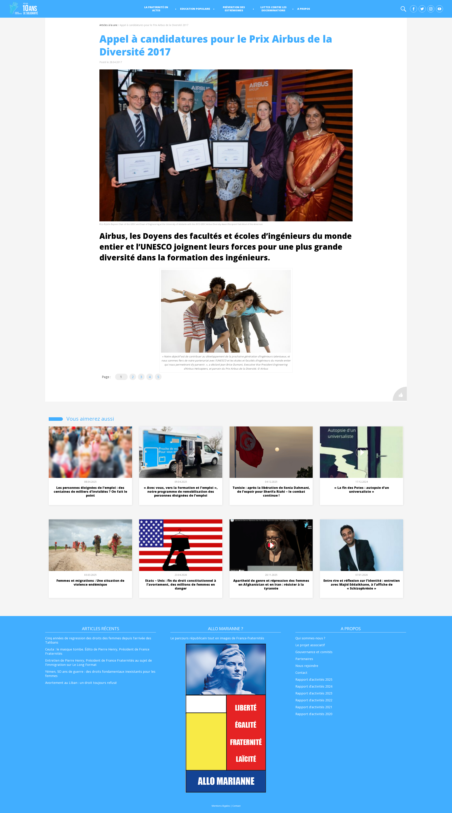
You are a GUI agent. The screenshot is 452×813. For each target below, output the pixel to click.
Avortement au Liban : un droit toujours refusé (81, 683)
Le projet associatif (310, 645)
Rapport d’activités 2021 (313, 707)
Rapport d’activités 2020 (313, 714)
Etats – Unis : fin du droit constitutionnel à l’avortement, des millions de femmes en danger (180, 584)
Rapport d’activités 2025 (313, 679)
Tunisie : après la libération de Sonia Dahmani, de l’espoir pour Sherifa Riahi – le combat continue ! (271, 491)
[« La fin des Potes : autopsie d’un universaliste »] (361, 452)
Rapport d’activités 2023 (313, 693)
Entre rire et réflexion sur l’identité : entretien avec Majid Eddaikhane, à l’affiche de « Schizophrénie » (361, 584)
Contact (301, 672)
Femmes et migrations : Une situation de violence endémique (90, 582)
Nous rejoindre (306, 666)
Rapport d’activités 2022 (313, 700)
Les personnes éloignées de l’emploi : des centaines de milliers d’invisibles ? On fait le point (90, 491)
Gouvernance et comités (313, 652)
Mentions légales (221, 805)
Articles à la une (108, 25)
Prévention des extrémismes (234, 8)
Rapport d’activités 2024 (313, 686)
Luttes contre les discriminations (273, 8)
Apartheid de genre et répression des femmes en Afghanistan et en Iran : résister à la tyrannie (271, 584)
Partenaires (304, 659)
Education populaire (195, 8)
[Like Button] (400, 394)
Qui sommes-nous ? (310, 638)
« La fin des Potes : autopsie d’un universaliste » (361, 489)
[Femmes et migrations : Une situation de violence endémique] (90, 545)
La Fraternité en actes (156, 8)
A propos (303, 8)
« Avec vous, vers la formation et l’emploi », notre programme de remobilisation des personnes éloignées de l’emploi (181, 491)
